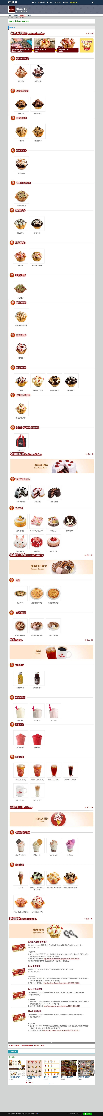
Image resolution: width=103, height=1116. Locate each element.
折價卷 (50, 2)
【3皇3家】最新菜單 (14, 1077)
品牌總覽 (74, 2)
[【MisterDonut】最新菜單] (51, 1068)
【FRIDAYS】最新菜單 (67, 1077)
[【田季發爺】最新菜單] (86, 1068)
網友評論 (13, 1051)
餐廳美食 (24, 11)
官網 (18, 11)
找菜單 (66, 2)
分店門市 (29, 15)
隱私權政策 (18, 1113)
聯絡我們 (33, 1113)
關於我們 (13, 1113)
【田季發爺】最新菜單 (84, 1077)
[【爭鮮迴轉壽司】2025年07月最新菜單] (34, 1068)
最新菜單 (22, 15)
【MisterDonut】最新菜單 (51, 1077)
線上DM (58, 2)
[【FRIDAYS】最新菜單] (69, 1068)
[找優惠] (8, 18)
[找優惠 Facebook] (37, 1113)
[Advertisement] (51, 1098)
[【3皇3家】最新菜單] (17, 1068)
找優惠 (72, 1113)
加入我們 (28, 1113)
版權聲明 (24, 1113)
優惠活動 (42, 2)
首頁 (34, 2)
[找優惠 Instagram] (36, 1113)
